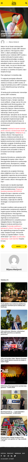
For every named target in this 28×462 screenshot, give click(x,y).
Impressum (18, 453)
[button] (2, 3)
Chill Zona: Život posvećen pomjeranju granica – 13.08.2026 (14, 386)
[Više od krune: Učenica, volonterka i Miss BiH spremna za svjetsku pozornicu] (14, 320)
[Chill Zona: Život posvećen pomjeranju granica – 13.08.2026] (14, 374)
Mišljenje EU (20, 133)
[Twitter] (15, 456)
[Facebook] (1, 456)
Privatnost (10, 453)
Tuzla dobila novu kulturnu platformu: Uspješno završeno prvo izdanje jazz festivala (13, 305)
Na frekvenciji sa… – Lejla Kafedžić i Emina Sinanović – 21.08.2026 (12, 412)
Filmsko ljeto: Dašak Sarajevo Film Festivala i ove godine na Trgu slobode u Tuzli (13, 439)
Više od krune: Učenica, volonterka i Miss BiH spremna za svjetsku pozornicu (13, 332)
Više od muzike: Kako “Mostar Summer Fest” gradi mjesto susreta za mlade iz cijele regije (14, 360)
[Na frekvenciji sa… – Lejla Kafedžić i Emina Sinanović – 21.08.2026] (14, 400)
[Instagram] (8, 456)
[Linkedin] (11, 456)
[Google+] (5, 456)
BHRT (23, 453)
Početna (3, 453)
